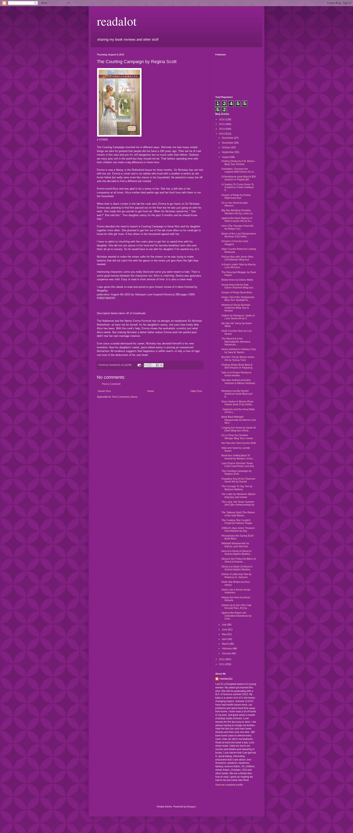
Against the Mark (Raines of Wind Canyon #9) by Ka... (237, 219)
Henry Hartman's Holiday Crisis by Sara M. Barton (238, 351)
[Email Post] (139, 365)
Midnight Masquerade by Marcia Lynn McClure (235, 545)
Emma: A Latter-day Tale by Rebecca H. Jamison (236, 575)
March (225, 643)
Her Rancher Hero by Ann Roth (238, 443)
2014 (222, 128)
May (224, 634)
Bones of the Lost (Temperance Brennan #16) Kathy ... (238, 235)
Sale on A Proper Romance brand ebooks (236, 374)
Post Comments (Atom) (124, 396)
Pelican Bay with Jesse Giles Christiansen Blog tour (237, 258)
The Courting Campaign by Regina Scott (236, 472)
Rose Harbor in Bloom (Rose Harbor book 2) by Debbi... (237, 403)
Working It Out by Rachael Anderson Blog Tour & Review (235, 308)
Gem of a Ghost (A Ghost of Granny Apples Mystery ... (236, 552)
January (226, 653)
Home (150, 391)
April (225, 639)
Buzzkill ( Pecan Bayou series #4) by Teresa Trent (237, 358)
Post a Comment (111, 384)
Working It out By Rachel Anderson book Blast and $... (236, 394)
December (228, 137)
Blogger (191, 806)
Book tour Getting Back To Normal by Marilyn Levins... (238, 457)
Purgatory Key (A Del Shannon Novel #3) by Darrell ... (238, 480)
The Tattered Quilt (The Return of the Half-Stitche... (238, 514)
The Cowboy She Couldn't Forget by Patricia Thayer (236, 522)
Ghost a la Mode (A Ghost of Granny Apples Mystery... (236, 568)
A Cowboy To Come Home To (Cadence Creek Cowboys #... (237, 187)
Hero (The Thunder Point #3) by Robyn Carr (237, 227)
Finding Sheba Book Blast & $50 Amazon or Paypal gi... (237, 366)
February (227, 648)
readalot (117, 21)
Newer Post (104, 391)
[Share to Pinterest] (161, 365)
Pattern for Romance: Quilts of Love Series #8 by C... (238, 317)
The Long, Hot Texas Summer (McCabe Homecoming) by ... (237, 504)
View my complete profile (229, 784)
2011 (222, 664)
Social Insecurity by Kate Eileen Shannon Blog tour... (238, 286)
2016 (222, 119)
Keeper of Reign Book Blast (236, 292)
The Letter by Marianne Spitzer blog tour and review (238, 495)
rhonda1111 (226, 678)
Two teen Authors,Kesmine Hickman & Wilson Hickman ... (238, 383)
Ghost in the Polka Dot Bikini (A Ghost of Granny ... (238, 560)
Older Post (196, 391)
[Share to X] (154, 365)
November (228, 142)
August (226, 157)
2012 (222, 659)
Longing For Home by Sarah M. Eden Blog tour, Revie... (238, 429)
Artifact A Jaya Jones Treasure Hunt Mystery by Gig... (238, 529)
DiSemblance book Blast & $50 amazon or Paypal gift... (238, 178)
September (228, 152)
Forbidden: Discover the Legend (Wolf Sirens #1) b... (238, 170)
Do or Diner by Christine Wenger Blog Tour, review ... (238, 437)
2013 (222, 133)
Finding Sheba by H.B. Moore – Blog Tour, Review (238, 162)
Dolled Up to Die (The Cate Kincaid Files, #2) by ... (236, 607)
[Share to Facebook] (157, 365)
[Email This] (146, 365)
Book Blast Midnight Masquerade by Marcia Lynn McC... (238, 419)
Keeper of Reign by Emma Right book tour (236, 196)
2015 (222, 124)
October (226, 147)
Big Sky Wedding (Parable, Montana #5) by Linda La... (237, 212)
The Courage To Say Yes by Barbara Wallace (236, 488)
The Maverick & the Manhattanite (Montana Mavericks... (235, 341)
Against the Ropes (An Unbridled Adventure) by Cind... (236, 615)
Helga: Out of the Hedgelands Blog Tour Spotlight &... (237, 298)
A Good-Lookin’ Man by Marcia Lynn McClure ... (238, 266)
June (225, 629)
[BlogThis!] (150, 365)
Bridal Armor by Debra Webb (237, 279)
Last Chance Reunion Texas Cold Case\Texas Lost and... (238, 465)
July (224, 624)
